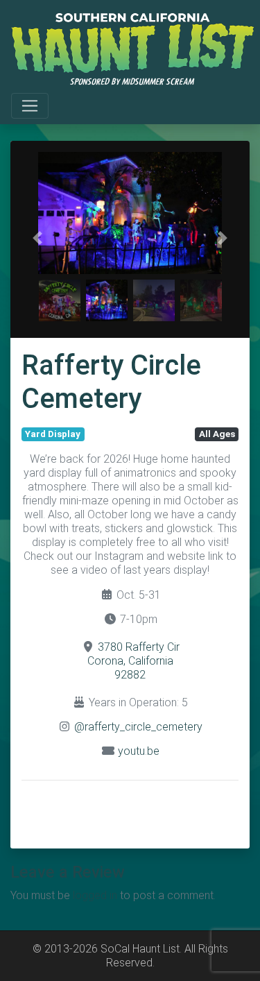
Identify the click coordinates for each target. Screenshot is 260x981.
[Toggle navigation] (30, 106)
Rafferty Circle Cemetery (111, 382)
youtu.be (138, 751)
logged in (95, 895)
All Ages (217, 434)
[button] (37, 238)
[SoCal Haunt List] (132, 48)
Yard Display (52, 434)
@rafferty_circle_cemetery (138, 726)
